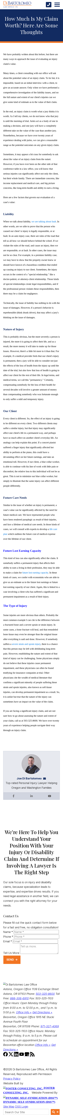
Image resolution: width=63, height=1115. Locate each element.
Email (7, 941)
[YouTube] (22, 1055)
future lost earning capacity (35, 572)
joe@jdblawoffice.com (45, 778)
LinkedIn (31, 796)
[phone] (48, 4)
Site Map (8, 1106)
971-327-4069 (50, 1026)
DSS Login (21, 1106)
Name (8, 932)
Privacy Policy (11, 1078)
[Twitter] (11, 1055)
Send (10, 959)
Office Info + (24, 1012)
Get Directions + (42, 1012)
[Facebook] (6, 1055)
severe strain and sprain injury (26, 644)
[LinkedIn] (16, 1055)
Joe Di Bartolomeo (29, 778)
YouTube (49, 796)
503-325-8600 (45, 993)
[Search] (55, 1112)
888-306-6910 (19, 998)
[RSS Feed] (32, 1055)
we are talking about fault (43, 221)
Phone (8, 936)
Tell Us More (11, 952)
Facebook (13, 796)
